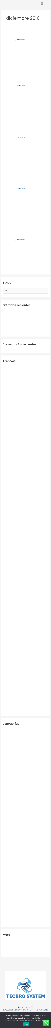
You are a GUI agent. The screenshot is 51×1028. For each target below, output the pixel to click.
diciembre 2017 (9, 588)
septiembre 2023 (10, 443)
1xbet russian (8, 796)
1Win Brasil (7, 737)
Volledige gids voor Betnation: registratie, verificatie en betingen (24, 180)
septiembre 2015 (9, 684)
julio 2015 (6, 692)
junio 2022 (7, 501)
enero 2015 (7, 711)
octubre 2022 (8, 485)
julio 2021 (6, 527)
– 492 (5, 730)
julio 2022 (6, 497)
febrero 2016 (8, 665)
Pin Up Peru (7, 892)
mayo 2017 (7, 608)
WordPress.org (9, 952)
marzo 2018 (7, 577)
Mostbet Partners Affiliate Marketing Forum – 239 (23, 859)
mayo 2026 (7, 375)
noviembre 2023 (9, 440)
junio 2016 (7, 650)
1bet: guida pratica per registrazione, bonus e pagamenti (19, 128)
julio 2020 (7, 531)
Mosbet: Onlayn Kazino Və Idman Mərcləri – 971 (22, 838)
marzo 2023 (8, 466)
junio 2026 (7, 371)
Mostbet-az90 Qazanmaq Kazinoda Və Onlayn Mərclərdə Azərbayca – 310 (22, 864)
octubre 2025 (8, 402)
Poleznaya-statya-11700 (13, 332)
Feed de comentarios (12, 949)
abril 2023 (7, 463)
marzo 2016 (7, 661)
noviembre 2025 (9, 398)
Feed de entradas (10, 945)
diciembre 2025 (9, 394)
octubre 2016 (8, 634)
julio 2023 (6, 451)
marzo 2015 (7, 703)
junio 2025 (7, 417)
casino (5, 819)
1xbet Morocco (9, 782)
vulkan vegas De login (12, 904)
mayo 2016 (7, 653)
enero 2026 (7, 390)
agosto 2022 (8, 493)
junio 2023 (7, 455)
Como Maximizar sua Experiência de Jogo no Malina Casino (25, 231)
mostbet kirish (8, 852)
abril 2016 (6, 657)
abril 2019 (6, 539)
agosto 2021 (8, 524)
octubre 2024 (8, 424)
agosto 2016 (8, 642)
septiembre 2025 (10, 405)
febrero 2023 (8, 470)
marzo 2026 (8, 382)
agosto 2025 (8, 409)
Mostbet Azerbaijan (11, 848)
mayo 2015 (7, 699)
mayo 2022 (7, 505)
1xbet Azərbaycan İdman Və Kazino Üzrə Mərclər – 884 (25, 753)
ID (3, 826)
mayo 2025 (7, 421)
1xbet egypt (8, 769)
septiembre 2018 (10, 554)
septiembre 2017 (9, 596)
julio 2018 (6, 562)
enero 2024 (7, 436)
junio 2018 (7, 566)
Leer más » (7, 63)
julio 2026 (7, 367)
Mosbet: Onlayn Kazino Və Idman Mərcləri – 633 (22, 834)
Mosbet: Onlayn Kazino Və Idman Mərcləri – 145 (22, 830)
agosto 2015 (8, 688)
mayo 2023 (7, 459)
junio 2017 (7, 604)
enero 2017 (7, 623)
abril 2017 (6, 611)
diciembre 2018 (9, 543)
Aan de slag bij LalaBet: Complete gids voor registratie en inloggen (25, 77)
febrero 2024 (8, 432)
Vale (26, 1024)
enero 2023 (7, 474)
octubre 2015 (8, 680)
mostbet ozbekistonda (12, 856)
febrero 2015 (8, 707)
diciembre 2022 (9, 478)
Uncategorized (9, 900)
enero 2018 (7, 585)
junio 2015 (7, 695)
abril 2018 (6, 573)
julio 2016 (6, 646)
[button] (42, 3)
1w (3, 734)
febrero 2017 (8, 619)
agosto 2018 (8, 558)
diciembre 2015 (9, 672)
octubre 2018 (8, 550)
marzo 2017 (7, 615)
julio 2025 (6, 413)
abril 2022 (7, 508)
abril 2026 (7, 379)
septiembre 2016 (10, 638)
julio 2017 (6, 600)
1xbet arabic (8, 749)
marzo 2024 (8, 428)
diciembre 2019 (9, 535)
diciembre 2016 (9, 627)
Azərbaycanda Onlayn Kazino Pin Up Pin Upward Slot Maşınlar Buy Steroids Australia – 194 (24, 813)
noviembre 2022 (9, 482)
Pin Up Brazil (8, 882)
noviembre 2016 (9, 630)
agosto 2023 (8, 447)
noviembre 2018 (9, 547)
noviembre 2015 (9, 676)
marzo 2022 (8, 512)
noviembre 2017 (9, 592)
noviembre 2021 (9, 520)
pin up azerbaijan (10, 879)
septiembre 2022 (10, 489)
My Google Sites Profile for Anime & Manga (21, 33)
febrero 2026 (8, 386)
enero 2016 (7, 669)
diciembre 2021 (9, 516)
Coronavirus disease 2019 (13, 311)
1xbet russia (7, 792)
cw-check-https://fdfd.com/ (15, 315)
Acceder (6, 941)
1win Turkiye (7, 741)
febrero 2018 (8, 581)
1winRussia (7, 745)
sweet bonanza (9, 896)
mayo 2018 (7, 569)
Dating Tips (7, 822)
